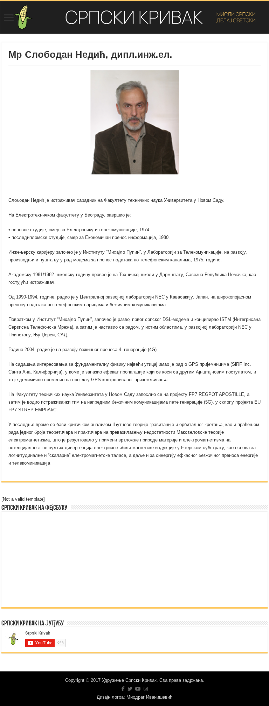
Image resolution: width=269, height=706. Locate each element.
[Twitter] (130, 689)
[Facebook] (123, 689)
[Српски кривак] (134, 17)
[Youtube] (138, 689)
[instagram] (146, 689)
